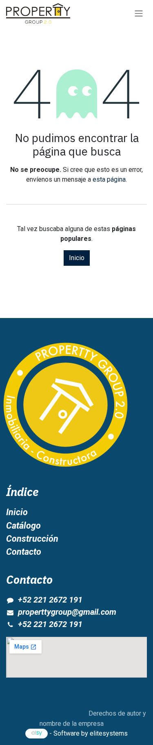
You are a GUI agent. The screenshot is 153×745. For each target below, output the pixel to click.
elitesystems (109, 733)
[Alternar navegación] (139, 13)
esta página (109, 179)
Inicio (76, 258)
